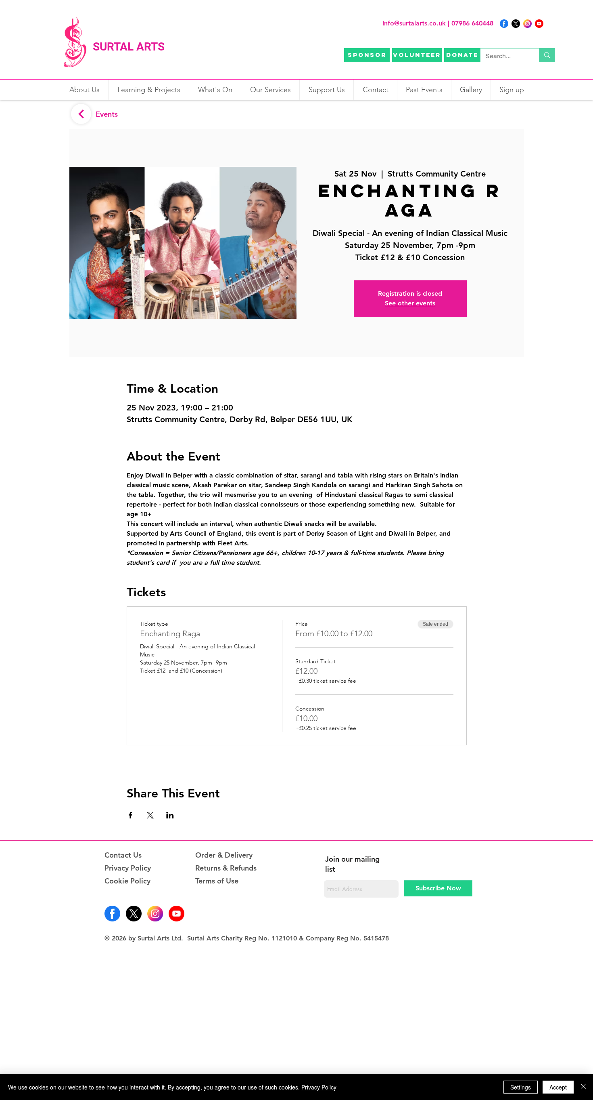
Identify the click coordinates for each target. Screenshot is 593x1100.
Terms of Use (216, 880)
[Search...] (547, 55)
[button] (215, 90)
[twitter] (516, 23)
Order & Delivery (224, 855)
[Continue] (81, 114)
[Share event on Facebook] (130, 815)
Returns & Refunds (226, 868)
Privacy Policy (127, 868)
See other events (410, 303)
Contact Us (123, 855)
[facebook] (504, 23)
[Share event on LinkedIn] (170, 815)
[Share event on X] (150, 815)
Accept (558, 1087)
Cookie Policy (127, 880)
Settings (520, 1087)
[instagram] (527, 23)
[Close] (583, 1087)
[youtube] (539, 23)
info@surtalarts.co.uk (414, 23)
